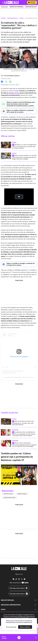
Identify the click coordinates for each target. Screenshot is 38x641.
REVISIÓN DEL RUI (31, 7)
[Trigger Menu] (2, 2)
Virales (21, 18)
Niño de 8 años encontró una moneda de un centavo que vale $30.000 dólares (23, 423)
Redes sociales (22, 494)
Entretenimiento (12, 18)
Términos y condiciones (10, 616)
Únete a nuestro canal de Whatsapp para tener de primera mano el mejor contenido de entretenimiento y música (21, 104)
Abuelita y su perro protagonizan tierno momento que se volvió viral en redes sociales (24, 146)
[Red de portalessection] (35, 600)
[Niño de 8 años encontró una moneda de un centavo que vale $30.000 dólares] (6, 421)
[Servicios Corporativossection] (35, 605)
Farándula (15, 430)
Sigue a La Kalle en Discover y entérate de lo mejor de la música (20, 111)
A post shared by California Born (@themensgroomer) (19, 377)
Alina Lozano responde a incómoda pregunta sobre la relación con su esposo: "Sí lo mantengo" (24, 444)
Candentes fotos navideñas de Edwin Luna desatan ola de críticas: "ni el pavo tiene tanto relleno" (24, 433)
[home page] (19, 568)
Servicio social (8, 494)
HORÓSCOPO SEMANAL (17, 7)
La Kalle (3, 18)
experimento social (9, 497)
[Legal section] (35, 609)
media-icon (19, 637)
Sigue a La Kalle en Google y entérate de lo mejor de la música (21, 264)
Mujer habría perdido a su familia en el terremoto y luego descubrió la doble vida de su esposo (24, 157)
